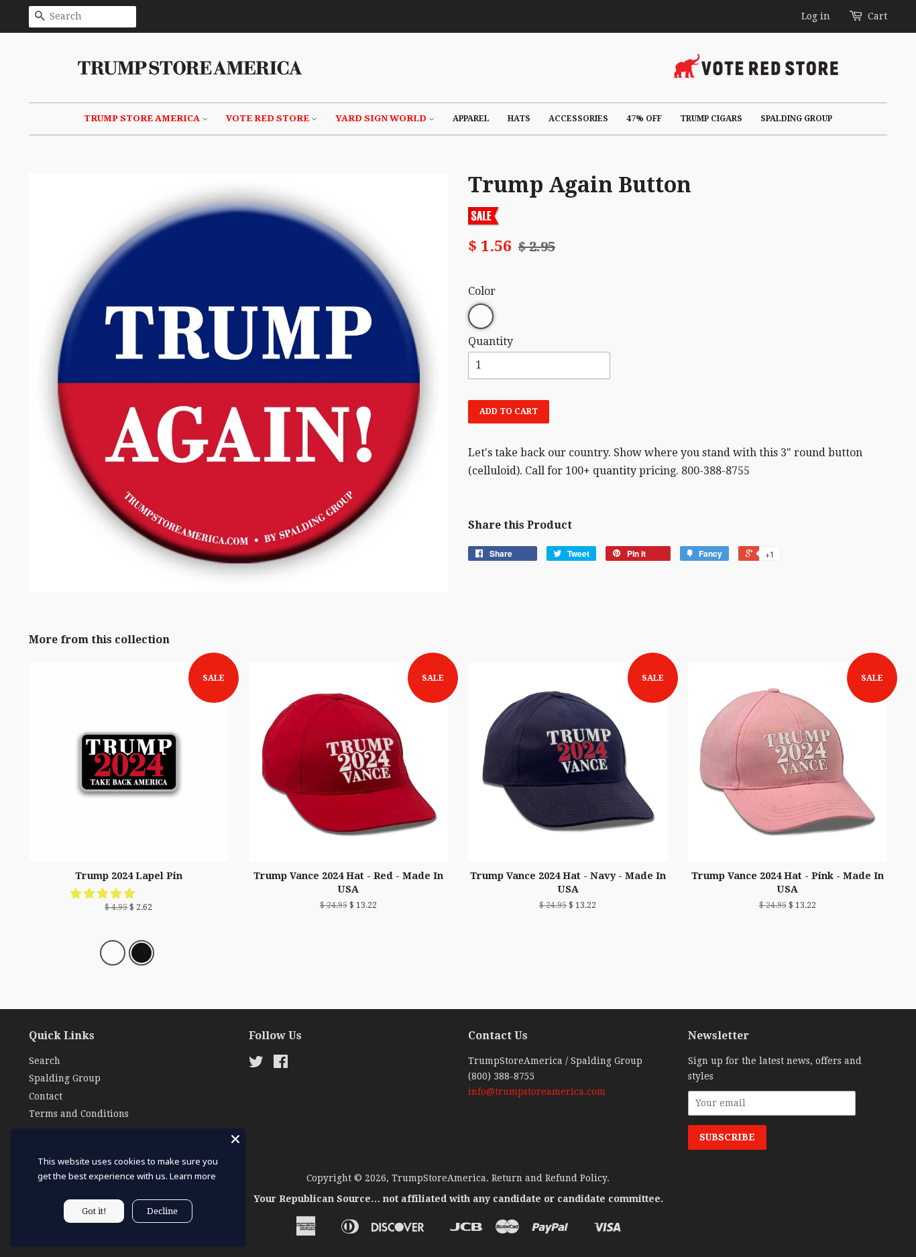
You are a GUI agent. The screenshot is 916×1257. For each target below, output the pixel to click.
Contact (45, 1096)
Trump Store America (143, 118)
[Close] (235, 1139)
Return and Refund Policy (549, 1178)
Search (44, 1060)
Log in (815, 16)
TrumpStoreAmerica (439, 1178)
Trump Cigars (711, 118)
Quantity (490, 341)
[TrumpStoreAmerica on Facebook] (280, 1064)
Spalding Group (796, 118)
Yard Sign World (381, 118)
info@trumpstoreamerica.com (537, 1091)
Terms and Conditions (79, 1113)
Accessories (578, 118)
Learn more (193, 1176)
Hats (519, 118)
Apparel (471, 118)
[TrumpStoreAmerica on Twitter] (256, 1064)
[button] (103, 893)
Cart (877, 16)
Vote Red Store (268, 118)
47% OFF (644, 118)
